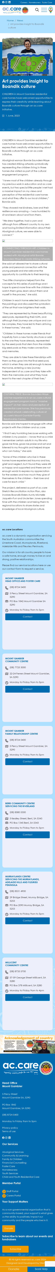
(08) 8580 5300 (18, 812)
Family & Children (12, 1159)
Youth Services (10, 1173)
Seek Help (41, 1269)
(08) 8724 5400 (18, 587)
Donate (13, 1269)
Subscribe (15, 1249)
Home (10, 21)
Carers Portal (13, 1196)
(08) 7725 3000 (18, 667)
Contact (27, 617)
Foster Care (47, 2)
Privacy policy (10, 1128)
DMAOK (44, 1263)
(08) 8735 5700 (18, 971)
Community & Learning (15, 1156)
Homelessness (35, 2)
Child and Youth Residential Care (20, 1177)
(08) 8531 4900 (18, 891)
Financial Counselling (14, 1163)
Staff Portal (12, 1191)
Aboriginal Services (13, 1152)
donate (8, 1228)
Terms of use (9, 1131)
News (20, 21)
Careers (24, 2)
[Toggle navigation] (44, 10)
